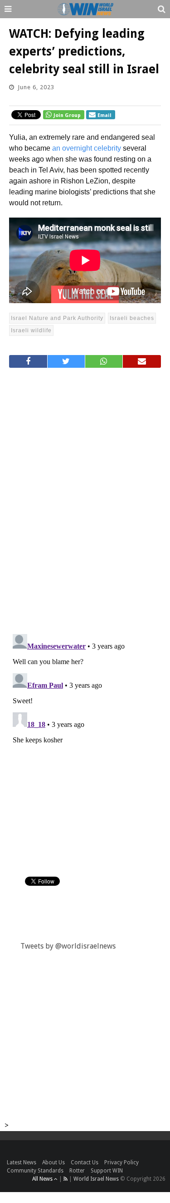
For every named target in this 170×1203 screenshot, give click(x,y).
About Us (53, 1162)
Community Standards (35, 1170)
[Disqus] (85, 497)
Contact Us (84, 1162)
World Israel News (96, 1179)
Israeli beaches (132, 318)
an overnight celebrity (86, 148)
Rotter (77, 1170)
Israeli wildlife (31, 330)
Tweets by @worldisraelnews (68, 946)
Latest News (21, 1162)
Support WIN (107, 1170)
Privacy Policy (121, 1162)
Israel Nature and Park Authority (57, 318)
